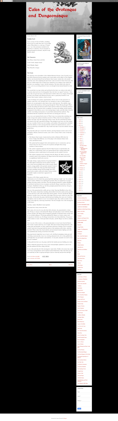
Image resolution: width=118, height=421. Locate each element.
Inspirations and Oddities (82, 249)
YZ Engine (79, 233)
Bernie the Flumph (81, 292)
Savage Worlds (80, 227)
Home (50, 264)
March (81, 144)
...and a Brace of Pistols (82, 276)
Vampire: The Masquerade (82, 229)
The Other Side (80, 362)
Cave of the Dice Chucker (82, 294)
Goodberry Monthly (81, 315)
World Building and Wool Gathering (82, 380)
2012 (80, 190)
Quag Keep (79, 332)
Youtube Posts (80, 267)
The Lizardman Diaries (81, 359)
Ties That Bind (83, 155)
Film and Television (81, 256)
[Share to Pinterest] (48, 256)
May (81, 140)
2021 (80, 174)
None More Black (83, 145)
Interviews (79, 269)
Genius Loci (82, 165)
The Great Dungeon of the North (83, 354)
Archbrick (79, 285)
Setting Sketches (80, 245)
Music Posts (79, 260)
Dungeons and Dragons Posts (83, 218)
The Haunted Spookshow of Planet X (82, 357)
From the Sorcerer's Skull (82, 310)
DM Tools (79, 240)
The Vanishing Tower (81, 368)
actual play (32, 258)
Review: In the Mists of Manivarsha (82, 159)
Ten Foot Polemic (80, 349)
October (81, 130)
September (82, 132)
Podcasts (79, 263)
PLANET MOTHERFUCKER (83, 204)
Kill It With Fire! (80, 321)
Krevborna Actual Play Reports (83, 200)
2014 (80, 187)
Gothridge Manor (80, 317)
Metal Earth (79, 328)
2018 (80, 179)
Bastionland (79, 288)
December (82, 127)
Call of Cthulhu (80, 213)
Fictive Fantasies (80, 308)
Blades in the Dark (81, 211)
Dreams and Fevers (81, 299)
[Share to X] (45, 256)
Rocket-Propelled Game (82, 337)
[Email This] (42, 256)
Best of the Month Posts (82, 238)
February (82, 167)
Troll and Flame (80, 375)
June (81, 138)
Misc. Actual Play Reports (82, 236)
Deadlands (79, 215)
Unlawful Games (80, 377)
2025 (80, 121)
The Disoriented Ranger (82, 352)
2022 (80, 172)
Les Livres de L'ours (81, 326)
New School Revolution (82, 330)
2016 (80, 183)
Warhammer (79, 231)
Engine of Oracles (80, 306)
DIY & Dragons (80, 297)
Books (78, 254)
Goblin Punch (80, 312)
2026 (80, 120)
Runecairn (79, 224)
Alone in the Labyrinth (81, 283)
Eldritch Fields (80, 303)
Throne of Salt (80, 373)
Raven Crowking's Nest (81, 335)
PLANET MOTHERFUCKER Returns (83, 148)
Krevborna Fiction (81, 202)
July (81, 136)
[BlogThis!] (44, 256)
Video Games (80, 265)
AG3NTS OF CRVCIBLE (82, 206)
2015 (80, 185)
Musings (79, 242)
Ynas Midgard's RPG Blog (82, 383)
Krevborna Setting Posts (82, 198)
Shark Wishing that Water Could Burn (83, 347)
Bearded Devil (80, 290)
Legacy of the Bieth (81, 324)
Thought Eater (80, 371)
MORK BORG (80, 222)
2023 (80, 125)
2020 (80, 175)
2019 (80, 177)
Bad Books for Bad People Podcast (84, 209)
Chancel (81, 161)
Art (78, 251)
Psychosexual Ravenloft (82, 220)
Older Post (71, 264)
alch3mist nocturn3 (81, 281)
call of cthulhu (37, 258)
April (81, 142)
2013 (80, 188)
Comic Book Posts (81, 258)
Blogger (65, 418)
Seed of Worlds (80, 344)
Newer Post (29, 264)
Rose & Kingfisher (81, 339)
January (81, 169)
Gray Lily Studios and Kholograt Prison (83, 153)
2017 (80, 181)
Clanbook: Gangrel (83, 163)
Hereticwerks (79, 319)
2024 (80, 123)
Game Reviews (80, 247)
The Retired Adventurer (82, 364)
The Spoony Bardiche (81, 366)
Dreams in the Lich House (82, 301)
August (81, 134)
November (82, 129)
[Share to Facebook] (46, 256)
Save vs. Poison (80, 341)
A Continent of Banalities (82, 279)
